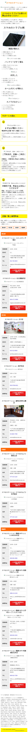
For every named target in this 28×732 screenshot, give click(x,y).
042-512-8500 (13, 350)
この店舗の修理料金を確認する (18, 271)
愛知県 (4, 227)
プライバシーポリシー (19, 730)
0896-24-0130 (13, 593)
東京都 (10, 227)
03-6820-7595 (13, 434)
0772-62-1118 (13, 517)
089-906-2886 (13, 558)
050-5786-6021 (14, 385)
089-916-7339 (13, 675)
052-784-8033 (13, 261)
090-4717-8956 (14, 299)
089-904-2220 (13, 635)
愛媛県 (23, 227)
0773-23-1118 (13, 476)
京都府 (17, 227)
